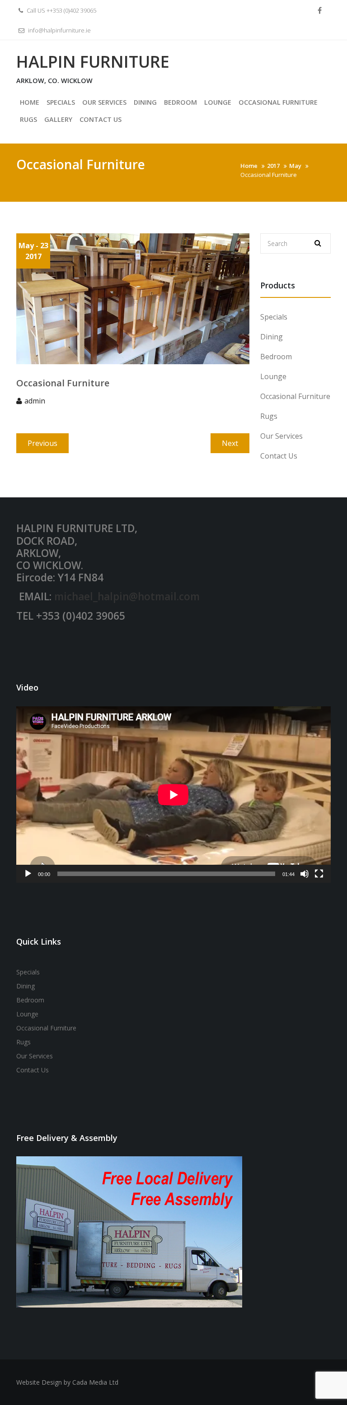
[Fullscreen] (319, 873)
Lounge (273, 376)
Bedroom (276, 357)
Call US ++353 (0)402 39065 (60, 10)
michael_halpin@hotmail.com (127, 596)
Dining (271, 337)
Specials (273, 317)
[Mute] (304, 873)
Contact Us (278, 456)
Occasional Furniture (295, 396)
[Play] (28, 873)
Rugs (268, 416)
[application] (173, 794)
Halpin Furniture (92, 62)
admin (34, 401)
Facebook (319, 10)
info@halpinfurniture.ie (59, 30)
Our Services (281, 436)
